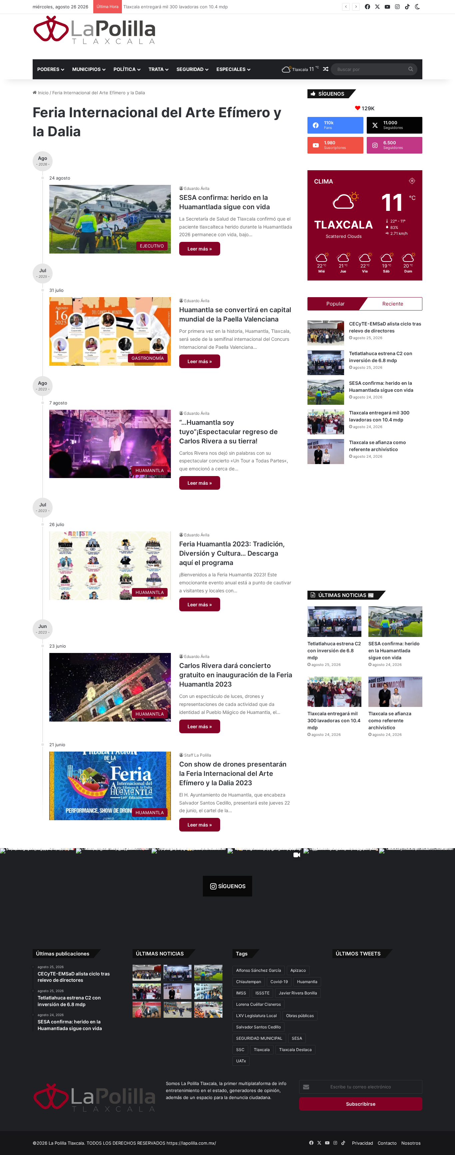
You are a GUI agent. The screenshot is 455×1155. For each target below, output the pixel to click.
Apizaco (298, 970)
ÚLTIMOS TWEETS (358, 953)
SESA (297, 1038)
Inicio (43, 92)
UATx (241, 1060)
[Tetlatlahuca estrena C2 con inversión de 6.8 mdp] (325, 362)
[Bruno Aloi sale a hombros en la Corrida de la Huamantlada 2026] (147, 1010)
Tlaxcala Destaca (295, 1049)
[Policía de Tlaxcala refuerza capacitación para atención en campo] (178, 1010)
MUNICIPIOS (86, 69)
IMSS (241, 992)
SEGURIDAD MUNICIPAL (259, 1038)
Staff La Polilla (197, 755)
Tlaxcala (262, 1049)
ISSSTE (262, 992)
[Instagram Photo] (38, 886)
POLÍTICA (125, 69)
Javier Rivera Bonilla (298, 992)
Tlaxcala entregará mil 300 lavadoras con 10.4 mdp (177, 6)
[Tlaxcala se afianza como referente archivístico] (325, 451)
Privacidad (362, 1143)
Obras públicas (300, 1015)
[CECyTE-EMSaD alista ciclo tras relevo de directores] (325, 332)
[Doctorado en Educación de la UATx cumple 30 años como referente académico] (208, 991)
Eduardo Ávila (197, 188)
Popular (335, 303)
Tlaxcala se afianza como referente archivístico (389, 720)
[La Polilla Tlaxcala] (94, 30)
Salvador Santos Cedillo (258, 1026)
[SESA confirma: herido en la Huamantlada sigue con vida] (325, 392)
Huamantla (307, 981)
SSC (240, 1049)
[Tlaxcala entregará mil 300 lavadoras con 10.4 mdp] (325, 421)
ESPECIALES (231, 69)
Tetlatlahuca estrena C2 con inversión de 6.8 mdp (334, 650)
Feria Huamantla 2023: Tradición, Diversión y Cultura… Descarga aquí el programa (232, 553)
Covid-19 (279, 981)
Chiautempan (248, 981)
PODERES (48, 69)
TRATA (156, 69)
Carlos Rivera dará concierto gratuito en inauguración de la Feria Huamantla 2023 (235, 675)
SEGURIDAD (190, 69)
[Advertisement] (294, 36)
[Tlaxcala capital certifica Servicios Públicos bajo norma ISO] (208, 1010)
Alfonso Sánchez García (258, 970)
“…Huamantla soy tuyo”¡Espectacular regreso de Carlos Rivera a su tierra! (228, 431)
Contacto (387, 1143)
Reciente (392, 303)
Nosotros (411, 1143)
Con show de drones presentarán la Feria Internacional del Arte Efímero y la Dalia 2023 (232, 773)
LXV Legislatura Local (256, 1015)
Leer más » (200, 249)
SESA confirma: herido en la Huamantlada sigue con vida (394, 650)
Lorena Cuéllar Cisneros (258, 1004)
